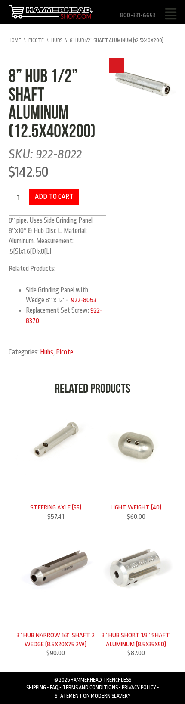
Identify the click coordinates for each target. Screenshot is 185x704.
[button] (116, 65)
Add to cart (54, 197)
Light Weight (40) (136, 507)
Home (15, 40)
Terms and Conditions (90, 688)
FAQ (54, 688)
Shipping (36, 688)
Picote (36, 40)
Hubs (56, 40)
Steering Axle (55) (55, 507)
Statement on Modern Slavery (93, 696)
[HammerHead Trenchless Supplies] (50, 12)
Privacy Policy (139, 688)
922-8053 (83, 300)
